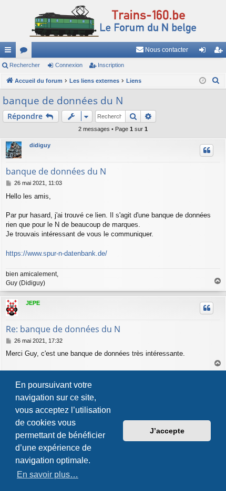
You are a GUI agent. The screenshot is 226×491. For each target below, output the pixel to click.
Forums (26, 52)
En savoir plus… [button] (47, 474)
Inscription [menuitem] (220, 52)
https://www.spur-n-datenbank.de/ (56, 253)
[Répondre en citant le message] (206, 150)
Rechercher (24, 65)
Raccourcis (10, 52)
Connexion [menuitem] (204, 52)
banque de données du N (63, 100)
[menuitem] (161, 50)
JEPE (33, 303)
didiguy (39, 145)
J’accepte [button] (167, 431)
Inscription (111, 65)
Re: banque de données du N (63, 329)
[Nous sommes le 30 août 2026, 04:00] (202, 81)
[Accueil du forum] (113, 21)
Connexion (69, 65)
